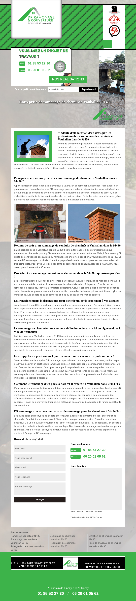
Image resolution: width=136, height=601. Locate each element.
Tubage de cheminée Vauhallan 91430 (27, 548)
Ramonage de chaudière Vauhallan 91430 (24, 541)
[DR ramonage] (70, 560)
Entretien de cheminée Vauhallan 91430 (106, 538)
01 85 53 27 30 (94, 450)
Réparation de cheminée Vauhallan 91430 (63, 544)
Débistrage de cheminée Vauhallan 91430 (62, 538)
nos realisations (68, 79)
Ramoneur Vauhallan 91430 (25, 536)
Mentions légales (34, 566)
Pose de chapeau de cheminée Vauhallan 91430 (105, 544)
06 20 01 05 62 (94, 456)
